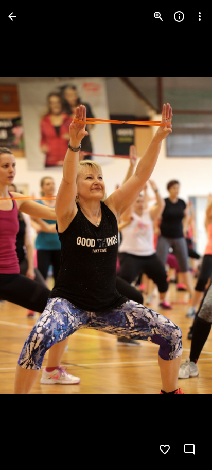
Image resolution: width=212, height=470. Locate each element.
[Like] (164, 449)
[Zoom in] (158, 16)
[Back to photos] (12, 16)
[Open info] (179, 16)
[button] (28, 235)
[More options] (199, 16)
